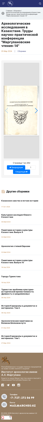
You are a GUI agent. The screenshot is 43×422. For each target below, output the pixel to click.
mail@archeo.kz (23, 406)
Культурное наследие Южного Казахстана (16, 216)
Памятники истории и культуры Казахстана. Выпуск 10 (16, 261)
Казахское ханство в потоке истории (19, 201)
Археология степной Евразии (15, 246)
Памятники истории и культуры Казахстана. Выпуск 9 (16, 231)
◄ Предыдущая (16, 167)
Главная (9, 11)
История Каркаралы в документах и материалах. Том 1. (19, 337)
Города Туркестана (11, 276)
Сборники (17, 11)
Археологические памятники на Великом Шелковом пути (17, 322)
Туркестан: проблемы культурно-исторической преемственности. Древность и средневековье (17, 291)
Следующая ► (21, 172)
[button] (36, 110)
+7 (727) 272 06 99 (22, 398)
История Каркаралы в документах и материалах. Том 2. (19, 307)
